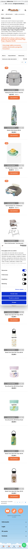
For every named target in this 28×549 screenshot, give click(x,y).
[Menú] (2, 10)
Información (5, 522)
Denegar (14, 302)
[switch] (24, 275)
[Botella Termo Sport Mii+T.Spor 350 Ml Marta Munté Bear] (14, 476)
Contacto (4, 536)
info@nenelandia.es (18, 3)
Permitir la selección (14, 298)
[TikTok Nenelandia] (14, 511)
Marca (3, 55)
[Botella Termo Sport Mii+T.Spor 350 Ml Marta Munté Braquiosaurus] (14, 438)
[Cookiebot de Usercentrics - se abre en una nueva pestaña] (20, 246)
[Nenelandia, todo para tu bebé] (14, 10)
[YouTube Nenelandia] (7, 511)
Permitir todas (14, 293)
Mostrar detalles (19, 289)
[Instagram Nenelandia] (20, 511)
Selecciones (21, 55)
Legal (3, 527)
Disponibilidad (12, 55)
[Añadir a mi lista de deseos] (21, 90)
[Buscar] (25, 10)
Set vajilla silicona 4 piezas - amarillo (14, 168)
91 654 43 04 (10, 1)
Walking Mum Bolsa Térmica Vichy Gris (14, 92)
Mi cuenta (5, 531)
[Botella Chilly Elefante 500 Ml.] (14, 115)
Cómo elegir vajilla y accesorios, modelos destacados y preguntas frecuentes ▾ (12, 47)
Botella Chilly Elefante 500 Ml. (14, 130)
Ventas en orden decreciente (9, 59)
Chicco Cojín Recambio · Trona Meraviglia (14, 243)
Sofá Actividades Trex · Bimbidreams (14, 205)
